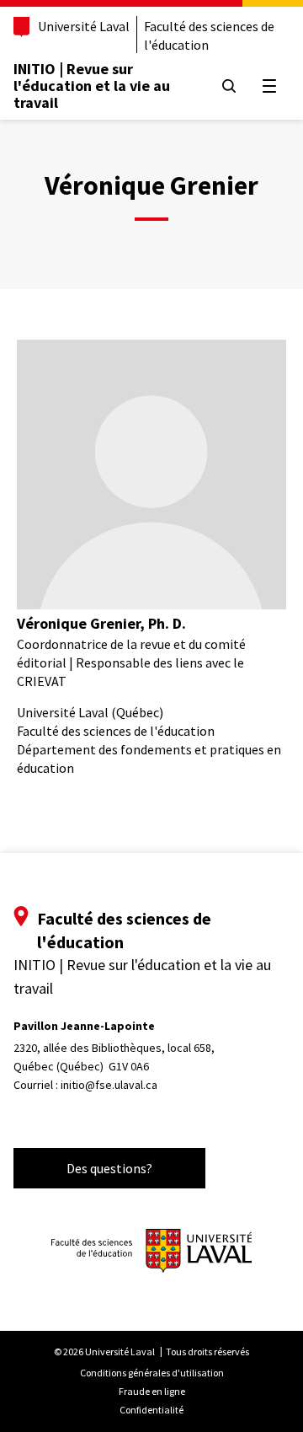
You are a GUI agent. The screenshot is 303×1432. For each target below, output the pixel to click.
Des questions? (109, 1168)
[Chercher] (229, 86)
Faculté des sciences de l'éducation (209, 35)
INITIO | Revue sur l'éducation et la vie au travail (91, 85)
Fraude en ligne (152, 1391)
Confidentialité (151, 1409)
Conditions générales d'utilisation (152, 1372)
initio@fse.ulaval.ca (109, 1084)
